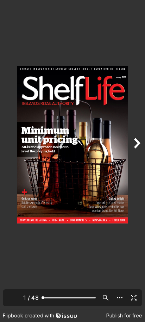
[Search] (106, 298)
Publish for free (124, 315)
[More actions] (120, 298)
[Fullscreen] (134, 298)
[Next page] (136, 154)
